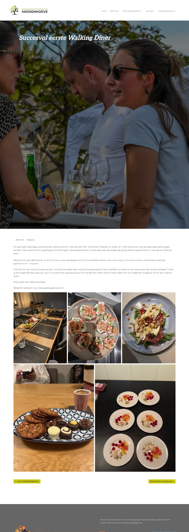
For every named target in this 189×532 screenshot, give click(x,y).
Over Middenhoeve (131, 11)
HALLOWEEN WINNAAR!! (27, 481)
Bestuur (114, 11)
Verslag (31, 240)
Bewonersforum (167, 11)
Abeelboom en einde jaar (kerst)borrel (162, 481)
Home (104, 11)
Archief (150, 11)
